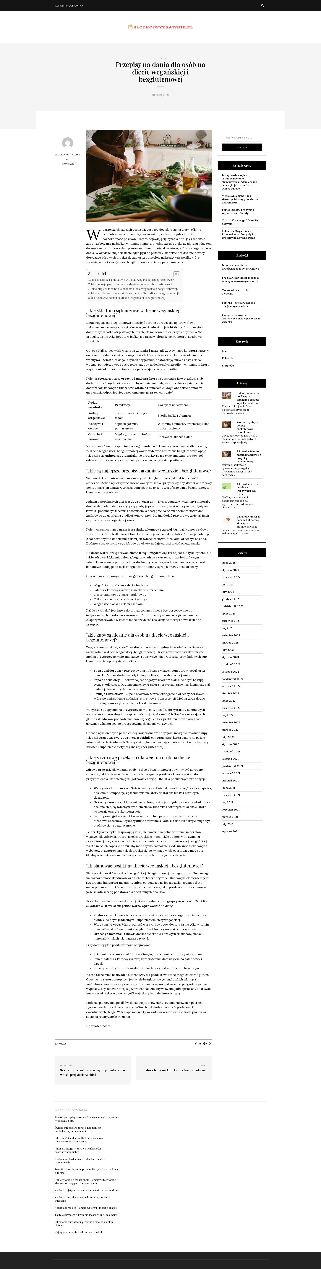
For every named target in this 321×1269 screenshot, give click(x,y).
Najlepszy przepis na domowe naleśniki (79, 1232)
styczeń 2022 (230, 744)
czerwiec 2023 (231, 620)
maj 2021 (227, 802)
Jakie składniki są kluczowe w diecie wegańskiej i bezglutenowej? (132, 279)
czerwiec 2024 (231, 577)
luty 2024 (228, 591)
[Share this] (196, 1043)
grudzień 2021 (231, 751)
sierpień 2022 (230, 693)
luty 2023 (228, 650)
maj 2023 (227, 628)
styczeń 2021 (230, 831)
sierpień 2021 (230, 780)
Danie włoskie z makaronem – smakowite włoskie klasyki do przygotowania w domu (85, 1181)
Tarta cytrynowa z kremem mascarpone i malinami (86, 1215)
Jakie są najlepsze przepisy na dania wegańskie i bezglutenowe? (131, 284)
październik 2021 (232, 766)
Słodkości (228, 365)
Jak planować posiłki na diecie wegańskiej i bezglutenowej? (128, 298)
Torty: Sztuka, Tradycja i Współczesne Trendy (238, 211)
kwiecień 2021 (230, 809)
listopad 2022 (230, 671)
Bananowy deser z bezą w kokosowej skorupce (248, 520)
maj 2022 (227, 715)
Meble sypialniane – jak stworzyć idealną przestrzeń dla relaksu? (240, 199)
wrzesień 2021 (231, 773)
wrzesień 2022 (231, 686)
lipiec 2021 (228, 787)
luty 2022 (228, 737)
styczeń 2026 (230, 570)
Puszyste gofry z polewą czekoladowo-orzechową (247, 427)
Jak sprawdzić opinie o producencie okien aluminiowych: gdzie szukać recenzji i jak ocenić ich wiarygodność (239, 181)
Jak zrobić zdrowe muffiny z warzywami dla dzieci (248, 489)
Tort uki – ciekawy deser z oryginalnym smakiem (238, 304)
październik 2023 (233, 606)
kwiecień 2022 (231, 722)
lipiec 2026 (229, 562)
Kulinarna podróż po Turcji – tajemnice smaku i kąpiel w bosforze (248, 398)
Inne (224, 351)
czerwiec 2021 (231, 795)
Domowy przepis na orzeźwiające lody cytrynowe (240, 267)
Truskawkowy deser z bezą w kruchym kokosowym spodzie (240, 279)
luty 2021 (227, 824)
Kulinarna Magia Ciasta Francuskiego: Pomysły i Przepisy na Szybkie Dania (238, 234)
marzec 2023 (230, 642)
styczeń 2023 (230, 657)
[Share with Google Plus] (205, 1043)
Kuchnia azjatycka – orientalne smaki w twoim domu (87, 1190)
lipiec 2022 (229, 700)
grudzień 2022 (231, 664)
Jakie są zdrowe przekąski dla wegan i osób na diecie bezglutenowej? (135, 293)
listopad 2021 (230, 758)
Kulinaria (160, 59)
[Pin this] (209, 1043)
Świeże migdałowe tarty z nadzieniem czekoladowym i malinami (78, 1129)
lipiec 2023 (229, 613)
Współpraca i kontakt (69, 5)
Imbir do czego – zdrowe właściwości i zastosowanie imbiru (78, 1150)
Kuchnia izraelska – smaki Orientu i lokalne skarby (86, 1207)
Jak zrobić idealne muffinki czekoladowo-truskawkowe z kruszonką (80, 1139)
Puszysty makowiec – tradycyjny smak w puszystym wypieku (241, 318)
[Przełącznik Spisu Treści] (175, 274)
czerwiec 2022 (231, 708)
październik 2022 (233, 679)
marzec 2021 (230, 817)
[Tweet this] (200, 1043)
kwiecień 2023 (231, 635)
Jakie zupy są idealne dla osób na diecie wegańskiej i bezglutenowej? (134, 289)
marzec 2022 (230, 729)
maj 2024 (228, 584)
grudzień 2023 (231, 599)
